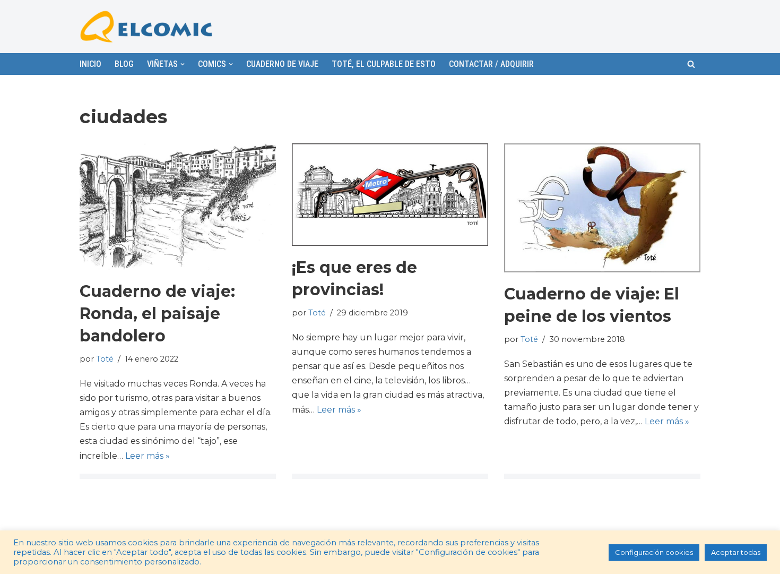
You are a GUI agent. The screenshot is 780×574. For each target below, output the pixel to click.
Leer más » (147, 456)
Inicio (90, 64)
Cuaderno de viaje (282, 64)
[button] (691, 64)
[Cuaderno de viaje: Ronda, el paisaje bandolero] (178, 206)
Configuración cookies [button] (654, 552)
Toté (105, 359)
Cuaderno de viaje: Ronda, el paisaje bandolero (157, 313)
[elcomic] (146, 27)
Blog (124, 64)
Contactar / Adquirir (491, 64)
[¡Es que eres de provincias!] (390, 194)
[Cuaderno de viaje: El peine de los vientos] (602, 208)
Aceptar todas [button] (735, 552)
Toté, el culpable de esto (384, 64)
